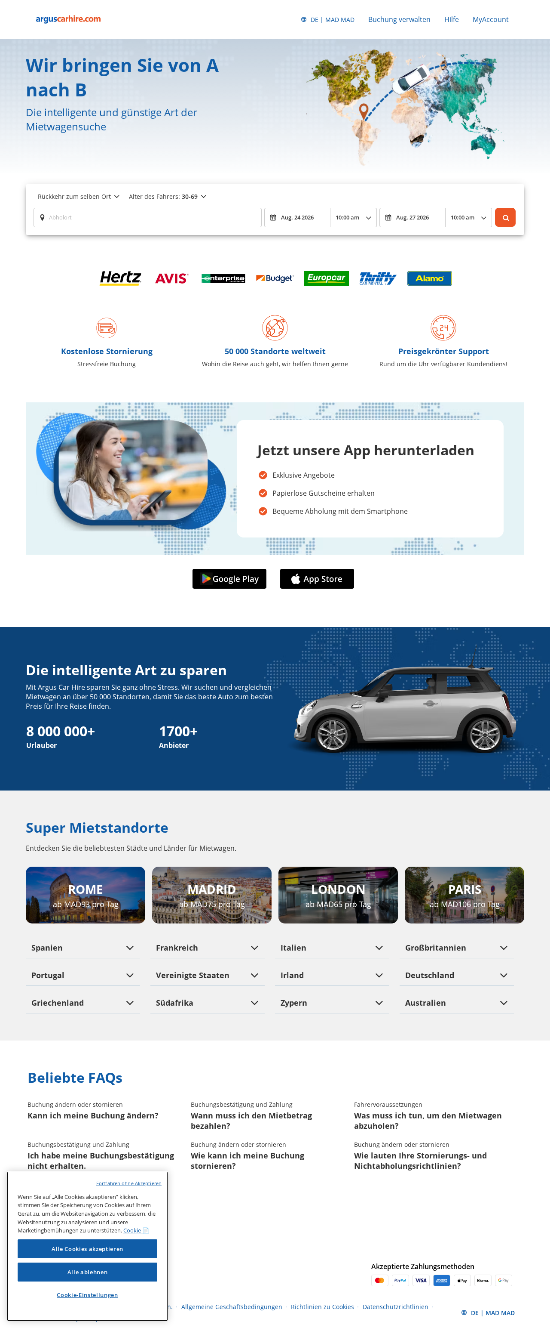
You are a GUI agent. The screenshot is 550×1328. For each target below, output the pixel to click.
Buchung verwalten (399, 19)
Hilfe (451, 19)
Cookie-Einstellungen (87, 1295)
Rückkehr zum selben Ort (74, 196)
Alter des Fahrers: (163, 196)
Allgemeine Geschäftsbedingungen (231, 1307)
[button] (231, 578)
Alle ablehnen (87, 1272)
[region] (87, 1246)
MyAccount (491, 19)
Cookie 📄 (136, 1230)
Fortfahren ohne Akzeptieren (129, 1183)
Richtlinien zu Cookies (322, 1307)
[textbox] (148, 217)
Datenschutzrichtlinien (395, 1307)
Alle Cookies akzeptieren (87, 1249)
